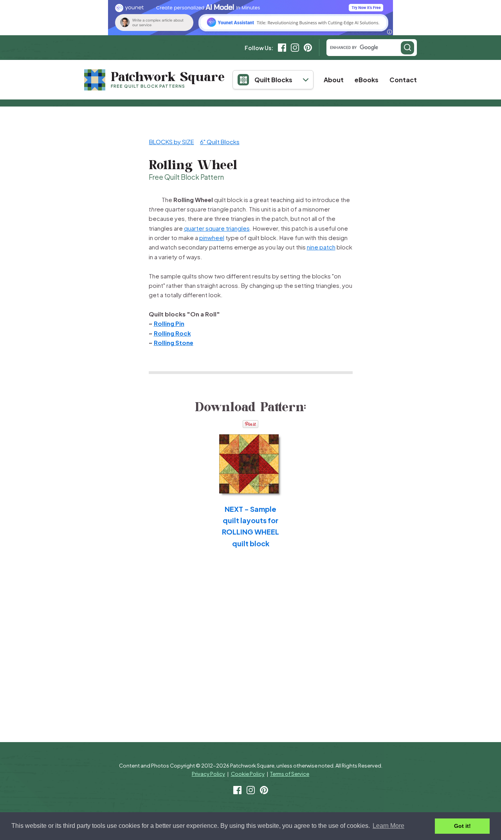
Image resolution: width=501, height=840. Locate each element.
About (334, 80)
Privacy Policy (208, 774)
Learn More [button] (388, 825)
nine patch (321, 247)
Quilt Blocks (273, 80)
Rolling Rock (172, 333)
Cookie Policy (248, 774)
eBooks (366, 80)
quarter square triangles (217, 228)
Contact (403, 80)
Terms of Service (289, 774)
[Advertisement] (392, 243)
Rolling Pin (169, 323)
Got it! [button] (462, 826)
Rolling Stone (173, 342)
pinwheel (211, 237)
